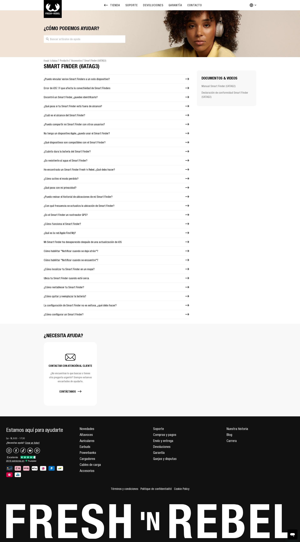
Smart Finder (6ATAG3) (95, 60)
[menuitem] (131, 5)
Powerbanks (88, 453)
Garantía (159, 453)
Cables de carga (90, 465)
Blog (229, 435)
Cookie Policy (181, 488)
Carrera (232, 441)
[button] (70, 374)
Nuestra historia (237, 429)
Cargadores (87, 459)
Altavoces (86, 435)
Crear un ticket (32, 442)
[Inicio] (53, 5)
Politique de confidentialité (156, 488)
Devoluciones (161, 447)
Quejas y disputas (165, 459)
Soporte (158, 429)
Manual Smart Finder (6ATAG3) (218, 86)
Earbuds (85, 447)
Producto (64, 60)
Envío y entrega (163, 441)
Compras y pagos (164, 435)
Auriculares (87, 441)
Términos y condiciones (124, 488)
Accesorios (76, 60)
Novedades (87, 429)
